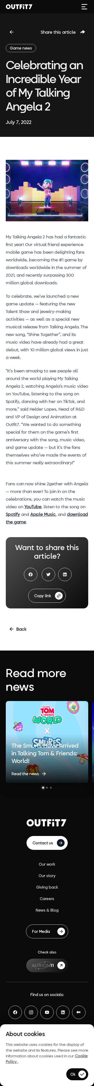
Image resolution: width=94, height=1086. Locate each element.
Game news (21, 48)
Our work (47, 864)
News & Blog (47, 910)
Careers (47, 898)
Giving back (47, 887)
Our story (47, 875)
